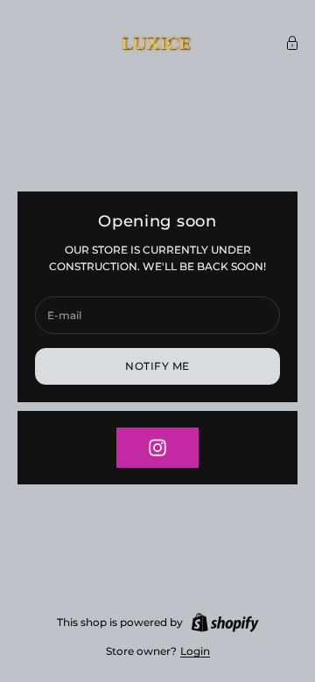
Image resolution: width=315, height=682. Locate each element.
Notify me (157, 365)
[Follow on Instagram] (157, 447)
